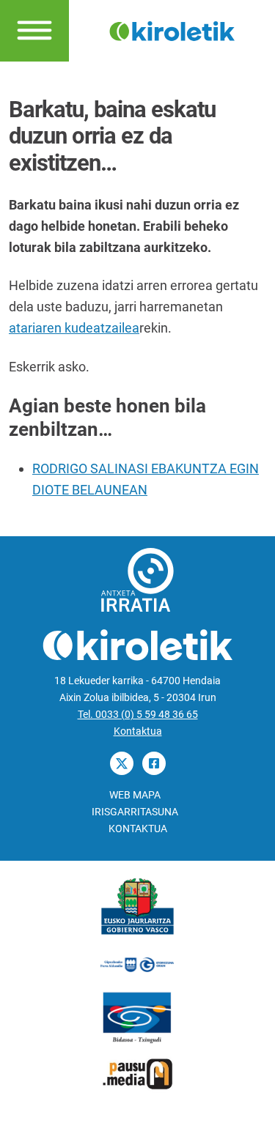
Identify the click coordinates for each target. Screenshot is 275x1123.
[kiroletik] (172, 29)
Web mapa (135, 795)
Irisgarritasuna (135, 812)
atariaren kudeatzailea (74, 328)
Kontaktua (138, 731)
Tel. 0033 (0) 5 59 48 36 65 (138, 714)
